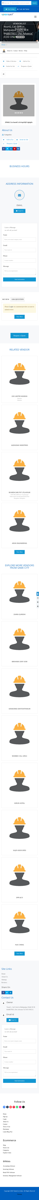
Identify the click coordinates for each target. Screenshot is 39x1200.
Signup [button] (27, 9)
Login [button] (20, 9)
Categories (6, 1150)
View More (19, 316)
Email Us (20, 211)
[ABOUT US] (37, 594)
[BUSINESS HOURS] (37, 598)
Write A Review (11, 61)
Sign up (5, 1116)
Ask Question (18, 299)
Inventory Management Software (12, 1175)
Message (6, 266)
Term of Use (6, 1126)
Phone (5, 256)
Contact (15, 51)
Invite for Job (24, 139)
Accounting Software (9, 1166)
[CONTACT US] (37, 606)
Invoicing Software (8, 1169)
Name (5, 235)
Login (4, 1119)
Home (4, 45)
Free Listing (10, 9)
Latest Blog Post (7, 1132)
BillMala (6, 1161)
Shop (4, 1145)
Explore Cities (7, 1153)
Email (5, 245)
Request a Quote (26, 66)
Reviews (4, 982)
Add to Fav (26, 61)
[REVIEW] (37, 602)
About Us (9, 51)
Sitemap (4, 980)
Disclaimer (6, 1129)
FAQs (25, 51)
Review (21, 51)
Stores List (6, 1147)
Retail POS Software (9, 1172)
